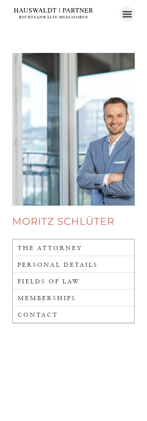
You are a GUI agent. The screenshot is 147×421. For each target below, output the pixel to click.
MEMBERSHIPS (47, 297)
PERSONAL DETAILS (58, 264)
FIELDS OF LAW (49, 281)
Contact (38, 314)
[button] (127, 14)
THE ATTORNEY (50, 247)
